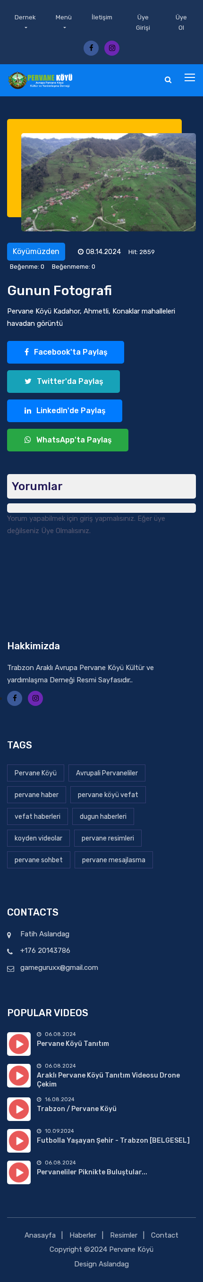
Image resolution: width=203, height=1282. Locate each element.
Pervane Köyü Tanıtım (73, 1044)
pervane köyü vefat (108, 795)
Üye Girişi (143, 22)
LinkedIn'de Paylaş (70, 410)
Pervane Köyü (36, 773)
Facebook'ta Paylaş (70, 352)
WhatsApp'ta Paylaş (73, 439)
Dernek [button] (25, 17)
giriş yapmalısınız (107, 518)
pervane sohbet (39, 860)
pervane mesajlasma (113, 860)
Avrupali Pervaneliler (107, 773)
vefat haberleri (37, 817)
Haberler (82, 1235)
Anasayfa (40, 1235)
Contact (164, 1235)
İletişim (102, 17)
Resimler (123, 1235)
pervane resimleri (108, 838)
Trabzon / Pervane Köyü (77, 1109)
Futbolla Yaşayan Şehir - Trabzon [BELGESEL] (113, 1141)
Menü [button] (64, 17)
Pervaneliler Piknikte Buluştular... (92, 1172)
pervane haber (37, 795)
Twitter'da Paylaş (69, 381)
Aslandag (114, 1264)
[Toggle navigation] (190, 77)
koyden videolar (38, 838)
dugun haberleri (103, 817)
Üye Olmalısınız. (66, 530)
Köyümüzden (36, 251)
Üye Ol (181, 22)
